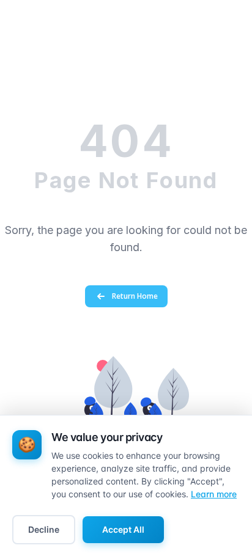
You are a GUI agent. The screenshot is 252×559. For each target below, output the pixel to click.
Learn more (214, 494)
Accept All (123, 529)
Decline (43, 529)
